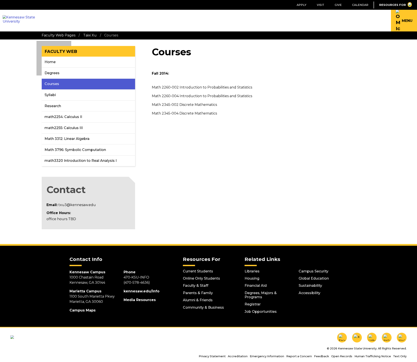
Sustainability (310, 285)
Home (50, 62)
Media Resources (140, 300)
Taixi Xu (90, 35)
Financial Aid (256, 285)
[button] (404, 20)
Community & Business (203, 307)
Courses (52, 84)
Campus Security (313, 271)
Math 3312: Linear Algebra (67, 139)
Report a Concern (299, 356)
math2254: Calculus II (63, 117)
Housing (252, 278)
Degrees (52, 73)
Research (53, 106)
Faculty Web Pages (58, 35)
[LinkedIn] (372, 337)
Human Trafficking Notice (372, 356)
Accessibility (309, 293)
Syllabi (50, 95)
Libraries (252, 271)
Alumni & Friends (198, 300)
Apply (301, 5)
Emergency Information (267, 356)
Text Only (400, 356)
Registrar (253, 304)
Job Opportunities (261, 312)
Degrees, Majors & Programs (261, 295)
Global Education (314, 278)
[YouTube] (402, 337)
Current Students (198, 271)
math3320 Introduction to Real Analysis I (81, 161)
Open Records (341, 356)
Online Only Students (201, 278)
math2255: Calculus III (64, 128)
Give (338, 5)
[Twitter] (357, 337)
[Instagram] (387, 337)
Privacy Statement (212, 356)
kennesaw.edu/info (141, 291)
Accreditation (238, 356)
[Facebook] (342, 337)
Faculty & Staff (195, 285)
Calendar (360, 5)
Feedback (321, 356)
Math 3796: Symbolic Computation (75, 150)
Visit (320, 5)
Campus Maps (83, 310)
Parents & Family (198, 293)
